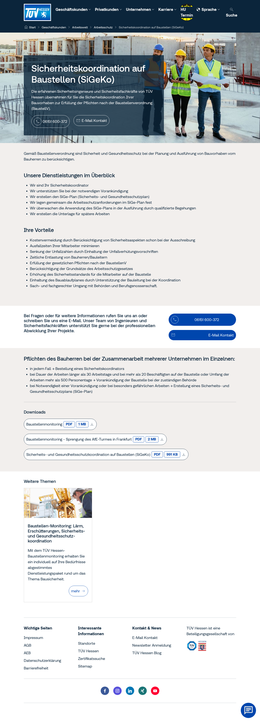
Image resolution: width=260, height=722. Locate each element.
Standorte (86, 643)
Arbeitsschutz (103, 27)
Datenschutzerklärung (42, 660)
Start (32, 27)
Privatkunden (107, 9)
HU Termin (187, 12)
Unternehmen (139, 9)
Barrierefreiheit (36, 668)
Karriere (166, 9)
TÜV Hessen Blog (146, 653)
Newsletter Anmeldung (151, 645)
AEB (27, 653)
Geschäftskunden (72, 9)
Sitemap (85, 666)
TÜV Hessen (88, 651)
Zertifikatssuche (91, 658)
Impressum (33, 637)
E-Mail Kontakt (145, 637)
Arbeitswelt (80, 27)
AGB (27, 645)
